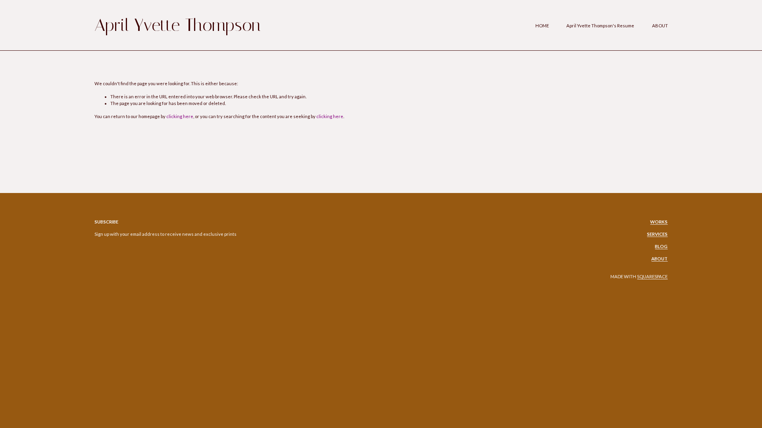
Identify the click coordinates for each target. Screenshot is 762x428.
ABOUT (660, 25)
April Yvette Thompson (177, 25)
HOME (542, 25)
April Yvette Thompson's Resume (600, 25)
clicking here (179, 116)
